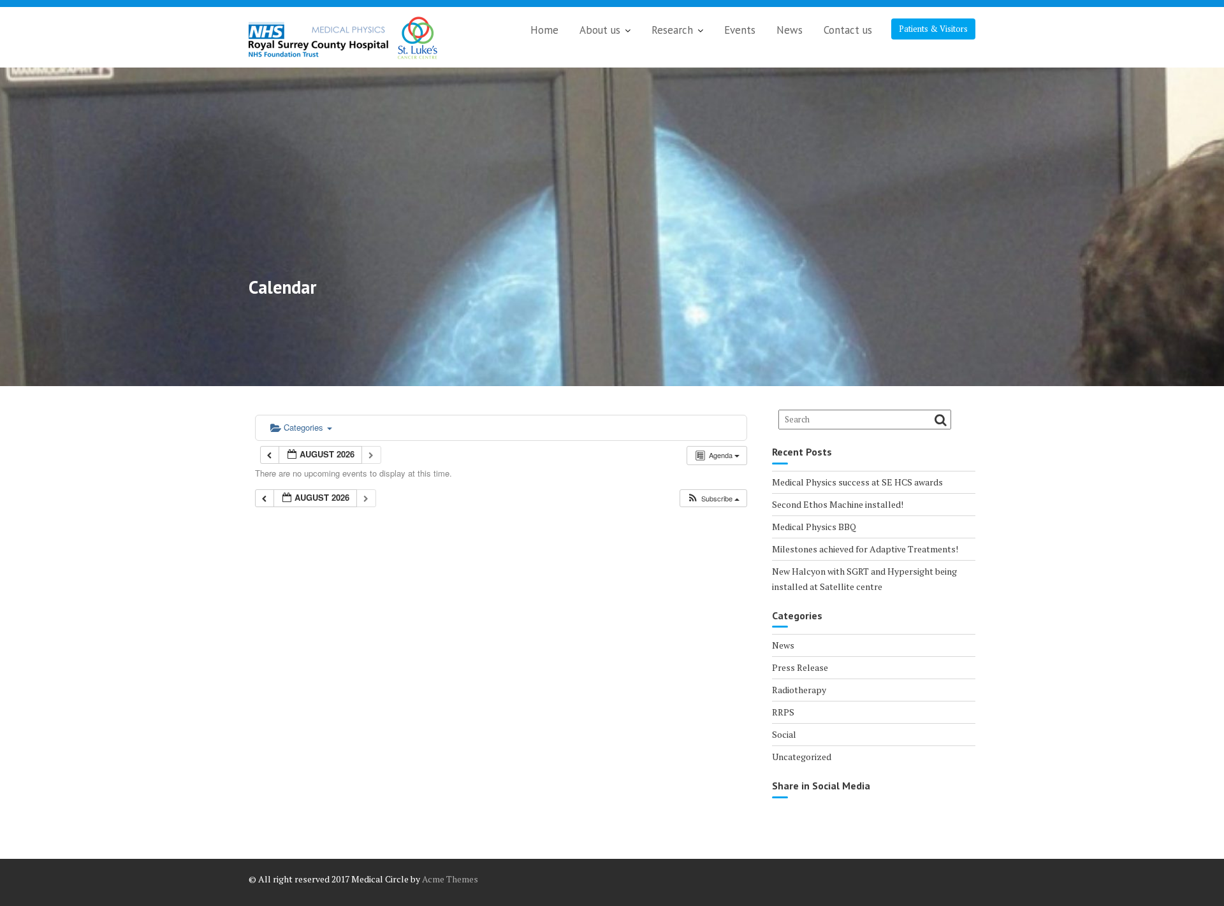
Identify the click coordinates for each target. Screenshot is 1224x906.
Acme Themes (450, 879)
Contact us (848, 30)
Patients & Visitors (933, 28)
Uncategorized (801, 757)
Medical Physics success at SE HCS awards (857, 482)
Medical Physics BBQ (814, 527)
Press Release (800, 667)
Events (739, 30)
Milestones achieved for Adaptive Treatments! (865, 549)
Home (544, 30)
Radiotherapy (799, 690)
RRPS (783, 712)
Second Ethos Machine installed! (837, 504)
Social (784, 734)
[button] (713, 498)
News (789, 30)
